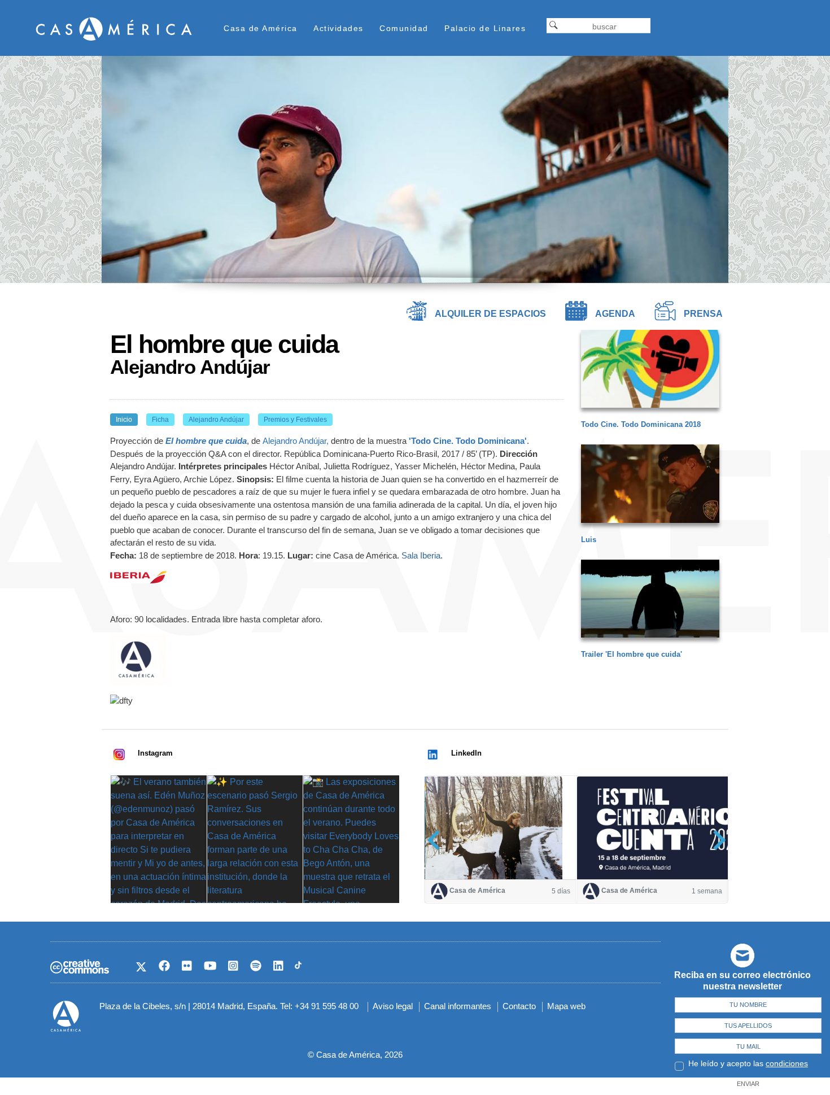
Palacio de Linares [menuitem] (485, 28)
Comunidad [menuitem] (404, 28)
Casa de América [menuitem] (261, 28)
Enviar (748, 1083)
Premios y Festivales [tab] (295, 420)
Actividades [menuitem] (338, 28)
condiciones (787, 1063)
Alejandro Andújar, (296, 441)
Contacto (519, 1006)
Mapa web (566, 1006)
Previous (437, 840)
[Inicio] (114, 28)
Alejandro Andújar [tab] (216, 420)
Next (716, 840)
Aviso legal (393, 1006)
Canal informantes (457, 1006)
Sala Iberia (420, 555)
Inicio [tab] (124, 420)
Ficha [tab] (160, 420)
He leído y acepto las (748, 1063)
